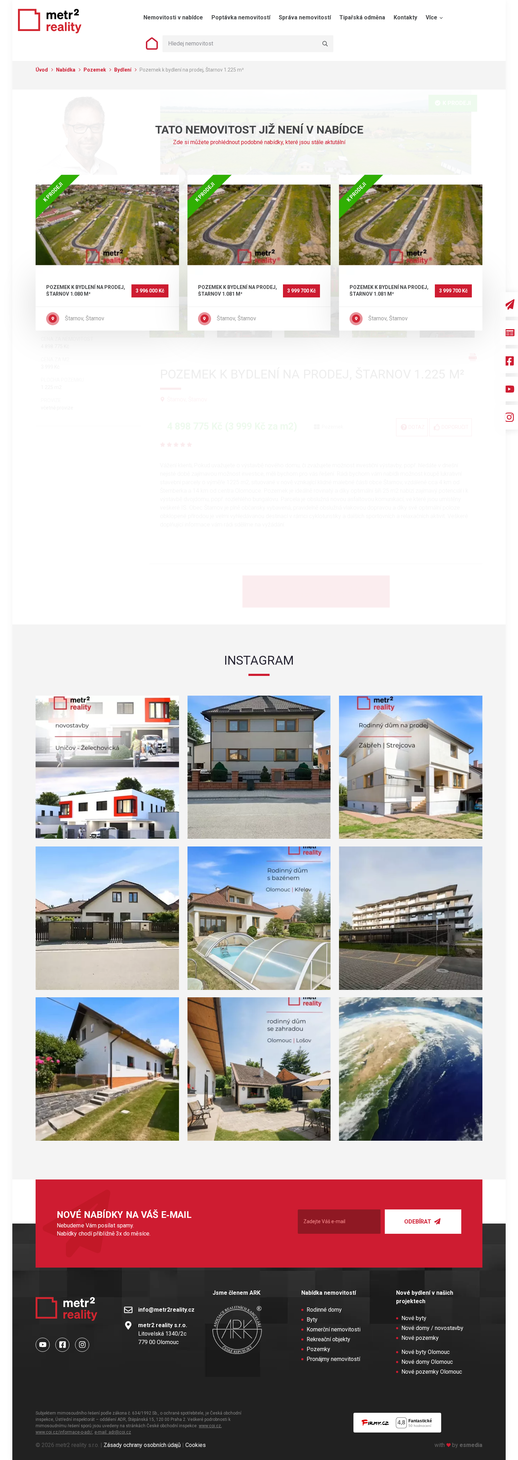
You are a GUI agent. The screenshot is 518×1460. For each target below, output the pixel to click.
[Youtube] (509, 389)
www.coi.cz (210, 1425)
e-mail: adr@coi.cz (112, 1432)
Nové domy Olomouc (427, 1362)
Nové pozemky (420, 1338)
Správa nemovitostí (305, 17)
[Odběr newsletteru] (509, 304)
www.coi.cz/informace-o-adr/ (64, 1432)
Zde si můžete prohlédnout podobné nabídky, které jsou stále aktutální (259, 142)
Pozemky (318, 1349)
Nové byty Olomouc (425, 1352)
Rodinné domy (324, 1309)
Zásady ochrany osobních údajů (142, 1445)
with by (458, 1445)
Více (432, 17)
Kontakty (405, 17)
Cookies (195, 1445)
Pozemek (95, 70)
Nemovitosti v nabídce (173, 17)
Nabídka (66, 70)
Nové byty (413, 1318)
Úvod (42, 70)
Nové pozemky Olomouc (431, 1371)
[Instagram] (509, 417)
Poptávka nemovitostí (240, 17)
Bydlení (123, 70)
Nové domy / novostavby (432, 1328)
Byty (312, 1319)
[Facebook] (509, 361)
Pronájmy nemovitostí (333, 1359)
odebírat (418, 1221)
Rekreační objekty (328, 1339)
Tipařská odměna (362, 17)
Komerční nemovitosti (333, 1329)
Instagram (259, 660)
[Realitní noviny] (509, 332)
